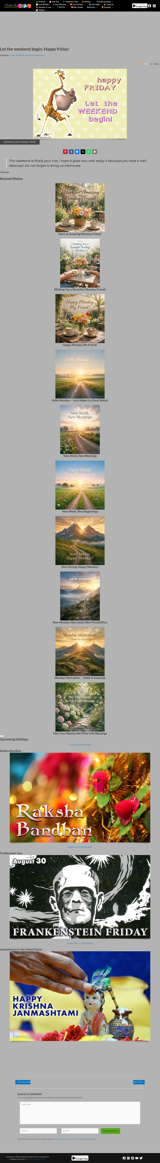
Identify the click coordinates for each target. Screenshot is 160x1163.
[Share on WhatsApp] (88, 151)
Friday (12, 55)
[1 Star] (137, 64)
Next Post (139, 1082)
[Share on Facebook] (71, 151)
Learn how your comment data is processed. (75, 1139)
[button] (92, 1)
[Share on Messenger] (77, 151)
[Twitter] (141, 1158)
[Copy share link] (94, 151)
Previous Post (22, 1082)
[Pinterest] (132, 1158)
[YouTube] (136, 1158)
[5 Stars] (147, 64)
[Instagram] (154, 5)
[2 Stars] (139, 64)
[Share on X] (83, 151)
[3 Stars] (142, 64)
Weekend (39, 55)
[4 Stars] (145, 64)
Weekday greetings (25, 55)
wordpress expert (38, 1159)
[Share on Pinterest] (65, 151)
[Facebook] (149, 5)
